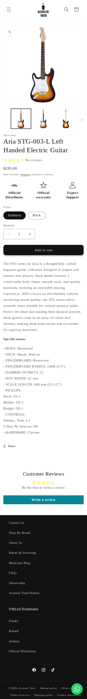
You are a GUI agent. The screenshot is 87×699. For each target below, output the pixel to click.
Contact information (69, 695)
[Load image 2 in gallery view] (43, 119)
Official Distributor (22, 651)
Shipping (25, 174)
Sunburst (14, 215)
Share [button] (12, 446)
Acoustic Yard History (24, 593)
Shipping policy (43, 695)
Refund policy (48, 688)
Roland (14, 631)
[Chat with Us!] (77, 689)
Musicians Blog (19, 563)
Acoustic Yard (27, 688)
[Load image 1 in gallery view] (21, 119)
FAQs (13, 573)
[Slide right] (82, 120)
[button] (9, 9)
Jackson (14, 641)
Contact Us (16, 522)
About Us (15, 542)
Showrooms (17, 583)
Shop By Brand (19, 532)
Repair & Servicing (22, 552)
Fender (14, 621)
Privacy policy (70, 688)
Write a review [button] (43, 500)
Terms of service (20, 695)
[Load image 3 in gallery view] (66, 119)
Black (37, 215)
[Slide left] (5, 120)
